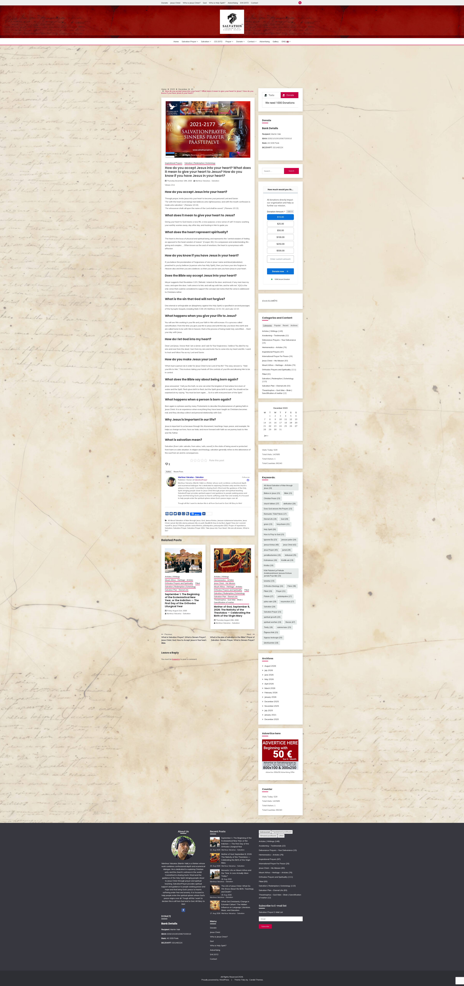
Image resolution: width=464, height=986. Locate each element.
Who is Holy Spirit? (217, 3)
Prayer (228, 41)
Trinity (268, 627)
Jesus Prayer (271, 550)
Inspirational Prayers (173, 163)
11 (285, 419)
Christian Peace (272, 498)
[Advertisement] (232, 63)
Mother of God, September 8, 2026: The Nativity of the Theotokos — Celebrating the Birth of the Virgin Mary (232, 611)
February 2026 (271, 692)
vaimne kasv (284, 627)
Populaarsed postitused (282, 832)
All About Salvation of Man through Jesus (184, 520)
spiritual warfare (272, 622)
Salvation (205, 41)
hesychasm (283, 524)
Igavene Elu (270, 540)
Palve (292, 586)
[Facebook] (247, 480)
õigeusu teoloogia (273, 638)
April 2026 (269, 683)
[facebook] (183, 910)
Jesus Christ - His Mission (224, 583)
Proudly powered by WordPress (215, 980)
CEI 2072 (218, 41)
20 (296, 422)
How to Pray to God (274, 534)
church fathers (271, 504)
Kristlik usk (287, 560)
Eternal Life (270, 519)
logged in (176, 659)
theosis (290, 622)
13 (296, 419)
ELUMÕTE (272, 301)
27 (296, 426)
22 (270, 426)
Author (168, 472)
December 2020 (272, 719)
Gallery (276, 41)
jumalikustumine (272, 555)
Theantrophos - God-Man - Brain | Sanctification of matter (228, 601)
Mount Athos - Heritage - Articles (179, 580)
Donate (164, 3)
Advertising (233, 3)
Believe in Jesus (272, 493)
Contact (254, 3)
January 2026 (270, 697)
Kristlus (268, 565)
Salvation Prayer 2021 (196, 528)
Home (176, 41)
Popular (277, 325)
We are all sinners (235, 528)
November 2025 (272, 706)
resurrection (287, 601)
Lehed (281, 836)
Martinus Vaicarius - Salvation (207, 181)
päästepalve (208, 525)
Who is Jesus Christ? (192, 3)
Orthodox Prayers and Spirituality (179, 583)
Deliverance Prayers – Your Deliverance (279, 340)
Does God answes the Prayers (278, 509)
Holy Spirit (270, 529)
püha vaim (270, 601)
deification (289, 504)
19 (291, 422)
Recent (285, 325)
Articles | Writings (172, 576)
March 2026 (270, 688)
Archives (294, 325)
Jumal (172, 523)
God (205, 3)
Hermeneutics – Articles (272, 347)
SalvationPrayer (201, 480)
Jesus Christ (175, 3)
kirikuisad (290, 555)
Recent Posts (178, 472)
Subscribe (265, 926)
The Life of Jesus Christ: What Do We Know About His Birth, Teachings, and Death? (237, 889)
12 (291, 419)
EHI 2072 (244, 3)
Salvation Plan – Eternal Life (274, 386)
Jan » (266, 435)
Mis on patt (199, 523)
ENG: (284, 41)
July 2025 (269, 710)
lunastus (269, 581)
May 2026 (269, 679)
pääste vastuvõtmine (193, 525)
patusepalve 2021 (221, 525)
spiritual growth (272, 617)
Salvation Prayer (189, 41)
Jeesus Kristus (211, 520)
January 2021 (270, 715)
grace (268, 524)
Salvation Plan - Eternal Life (176, 590)
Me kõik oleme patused (185, 523)
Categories (267, 325)
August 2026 (270, 666)
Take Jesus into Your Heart (216, 528)
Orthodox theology (273, 586)
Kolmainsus (270, 560)
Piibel (197, 583)
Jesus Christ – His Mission (273, 360)
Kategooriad (265, 832)
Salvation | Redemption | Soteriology (200, 163)
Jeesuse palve (288, 540)
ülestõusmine (271, 643)
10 (280, 419)
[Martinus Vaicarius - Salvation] (171, 481)
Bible (288, 493)
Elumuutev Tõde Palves (275, 514)
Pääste (181, 525)
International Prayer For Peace (275, 356)
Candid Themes (256, 980)
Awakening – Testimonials (273, 335)
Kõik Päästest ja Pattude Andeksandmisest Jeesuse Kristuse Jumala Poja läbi (278, 573)
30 (275, 429)
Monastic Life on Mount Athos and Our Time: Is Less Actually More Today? (236, 873)
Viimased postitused (268, 836)
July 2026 (269, 670)
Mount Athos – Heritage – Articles (276, 365)
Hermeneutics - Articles (224, 580)
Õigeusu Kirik (271, 632)
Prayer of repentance (237, 525)
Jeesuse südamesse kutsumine (229, 520)
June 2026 (269, 675)
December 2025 (272, 701)
